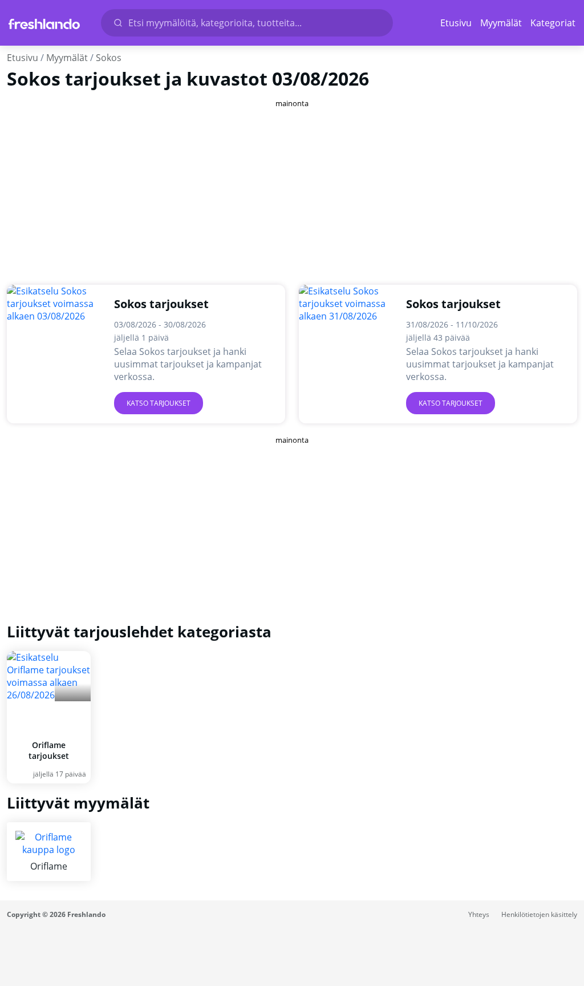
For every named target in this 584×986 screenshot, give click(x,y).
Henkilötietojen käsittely (539, 914)
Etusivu (456, 23)
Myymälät (501, 23)
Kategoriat (552, 23)
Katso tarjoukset (158, 403)
